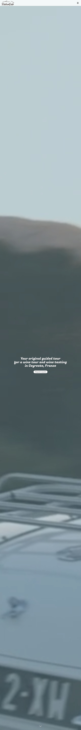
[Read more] (40, 725)
